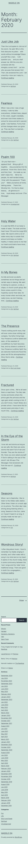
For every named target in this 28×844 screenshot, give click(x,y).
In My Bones (9, 272)
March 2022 (5, 713)
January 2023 (5, 697)
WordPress (18, 837)
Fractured (7, 385)
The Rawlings (19, 663)
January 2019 (5, 803)
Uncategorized (15, 204)
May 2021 (4, 734)
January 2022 (5, 715)
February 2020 (6, 768)
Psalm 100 (8, 157)
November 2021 (6, 718)
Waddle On (14, 3)
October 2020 (5, 747)
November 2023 (6, 681)
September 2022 (6, 699)
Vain (2, 636)
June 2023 (4, 689)
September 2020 (6, 750)
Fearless (6, 103)
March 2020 (5, 766)
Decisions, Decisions (8, 634)
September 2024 (6, 675)
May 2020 (4, 760)
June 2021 (4, 731)
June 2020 (4, 758)
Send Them (5, 639)
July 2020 (4, 755)
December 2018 (6, 805)
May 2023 (4, 691)
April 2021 (4, 736)
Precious (15, 654)
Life (12, 140)
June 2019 (4, 790)
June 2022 (4, 705)
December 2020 (6, 744)
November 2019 (6, 776)
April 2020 (4, 763)
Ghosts (3, 628)
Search (3, 617)
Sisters (10, 668)
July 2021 (4, 729)
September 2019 (6, 782)
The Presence (10, 326)
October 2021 (5, 721)
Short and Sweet (15, 368)
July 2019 (4, 787)
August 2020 (5, 752)
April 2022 (4, 710)
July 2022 (4, 702)
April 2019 (4, 795)
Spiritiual (13, 86)
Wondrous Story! (12, 544)
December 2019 (6, 774)
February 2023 (6, 694)
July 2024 (4, 678)
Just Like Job (10, 41)
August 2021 (5, 726)
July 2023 (4, 686)
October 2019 (5, 779)
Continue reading (7, 78)
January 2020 (5, 771)
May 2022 (4, 707)
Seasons (6, 493)
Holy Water (8, 221)
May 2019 (4, 792)
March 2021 (5, 739)
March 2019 (5, 798)
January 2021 (5, 742)
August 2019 (5, 784)
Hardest (3, 631)
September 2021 (6, 723)
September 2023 (6, 683)
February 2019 (6, 800)
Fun (2, 813)
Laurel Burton (5, 654)
